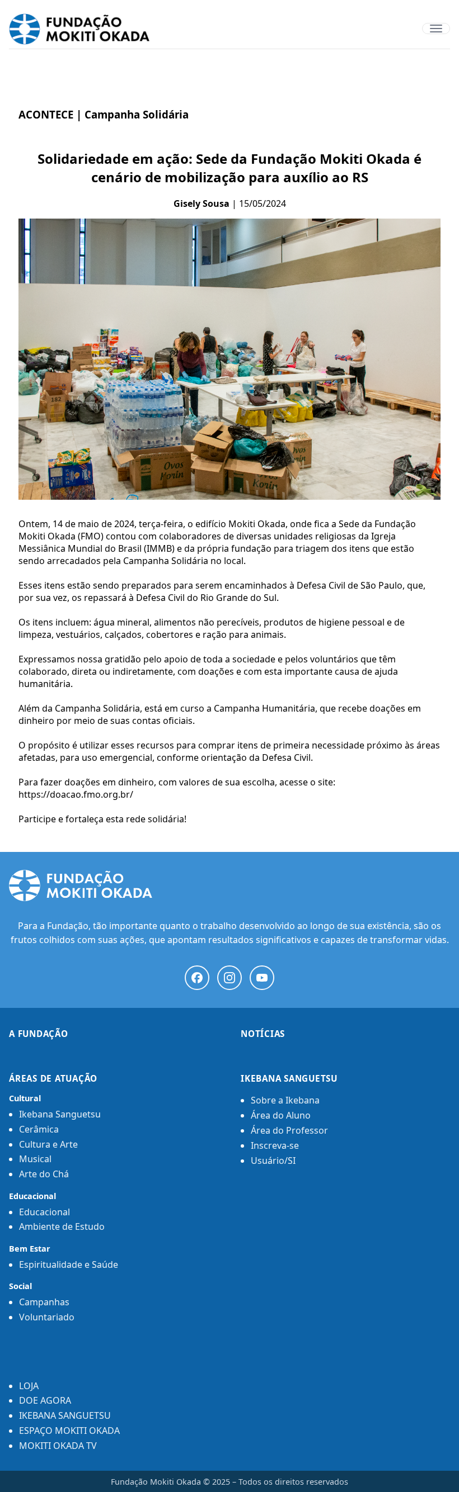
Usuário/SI (273, 1160)
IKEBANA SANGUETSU (65, 1415)
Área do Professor (289, 1130)
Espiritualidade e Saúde (68, 1264)
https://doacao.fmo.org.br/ (75, 794)
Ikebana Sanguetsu (60, 1114)
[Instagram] (229, 977)
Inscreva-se (275, 1145)
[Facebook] (197, 977)
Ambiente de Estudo (62, 1226)
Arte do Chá (44, 1174)
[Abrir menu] (436, 28)
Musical (35, 1159)
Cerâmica (39, 1129)
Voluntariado (46, 1317)
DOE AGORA (45, 1400)
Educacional (44, 1212)
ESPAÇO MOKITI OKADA (69, 1430)
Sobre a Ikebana (285, 1100)
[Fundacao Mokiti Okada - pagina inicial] (229, 29)
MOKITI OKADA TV (58, 1445)
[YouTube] (262, 977)
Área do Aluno (281, 1115)
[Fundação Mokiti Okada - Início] (229, 885)
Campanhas (44, 1302)
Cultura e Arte (48, 1144)
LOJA (29, 1386)
